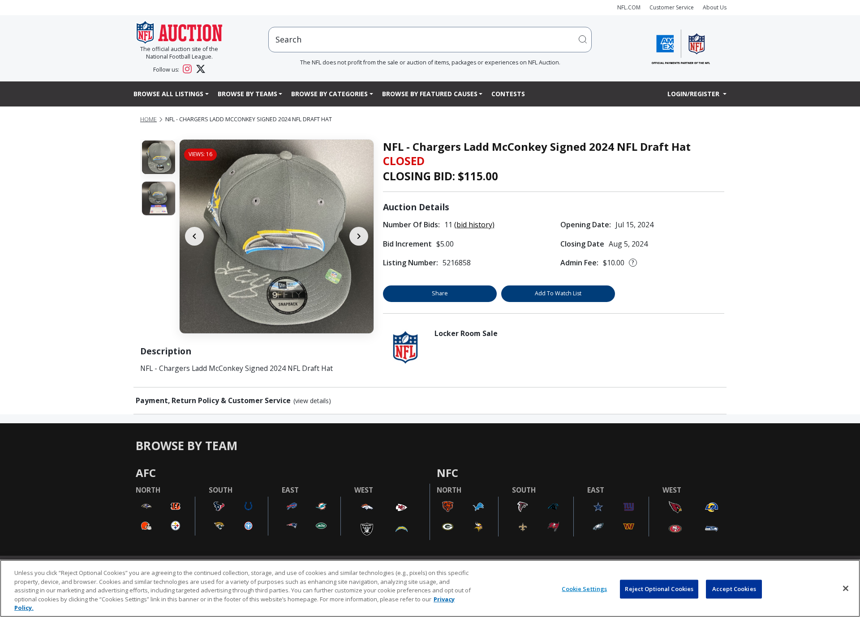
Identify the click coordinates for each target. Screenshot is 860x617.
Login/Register (694, 93)
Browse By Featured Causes (429, 93)
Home (148, 119)
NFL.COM (629, 7)
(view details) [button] (312, 401)
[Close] (846, 588)
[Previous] (194, 236)
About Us (715, 7)
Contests (508, 93)
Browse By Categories (329, 93)
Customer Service (671, 7)
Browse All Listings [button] (168, 93)
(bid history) (474, 225)
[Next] (358, 236)
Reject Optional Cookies (659, 589)
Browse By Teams (247, 93)
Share (440, 293)
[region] (430, 588)
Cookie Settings (584, 589)
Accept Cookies (734, 589)
